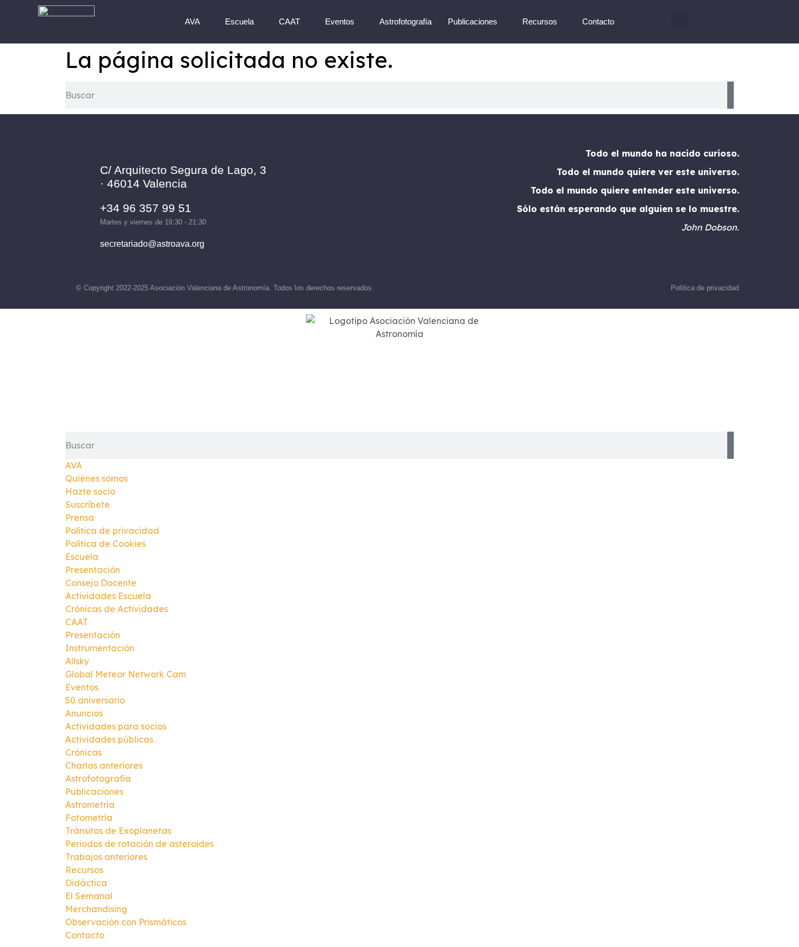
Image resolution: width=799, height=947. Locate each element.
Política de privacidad (705, 288)
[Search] (730, 95)
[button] (679, 22)
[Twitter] (414, 207)
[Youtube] (444, 207)
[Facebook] (354, 207)
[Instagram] (384, 207)
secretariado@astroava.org (152, 243)
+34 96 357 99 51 (145, 208)
